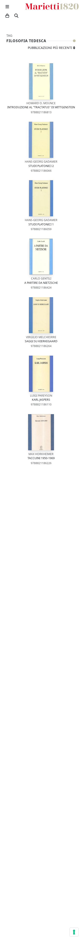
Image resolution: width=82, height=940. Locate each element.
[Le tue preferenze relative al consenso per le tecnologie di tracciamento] (74, 932)
